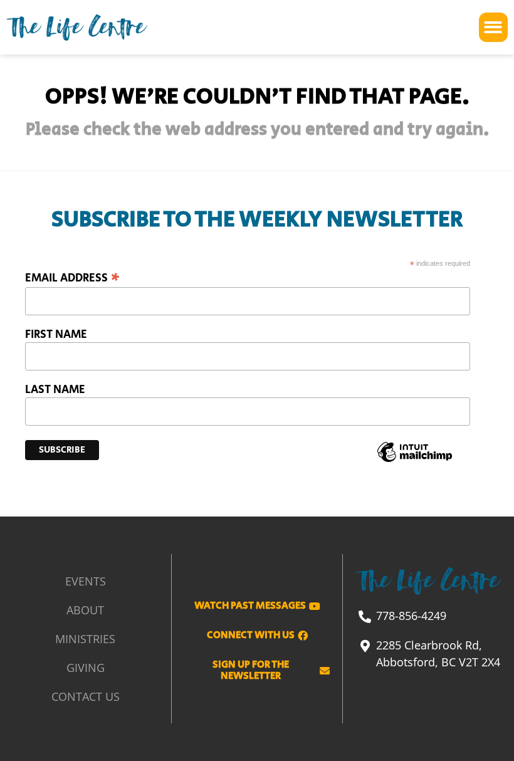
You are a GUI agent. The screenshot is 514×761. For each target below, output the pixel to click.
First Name (56, 334)
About (85, 609)
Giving (85, 667)
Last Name (55, 390)
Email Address (72, 276)
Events (85, 581)
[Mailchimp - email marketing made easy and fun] (415, 461)
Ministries (85, 638)
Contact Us (85, 696)
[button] (493, 27)
